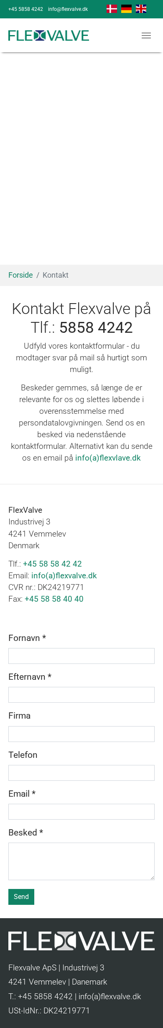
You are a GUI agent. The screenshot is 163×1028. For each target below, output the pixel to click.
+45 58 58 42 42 (52, 564)
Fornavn (27, 638)
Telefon (23, 755)
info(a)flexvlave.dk (108, 458)
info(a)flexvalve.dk (64, 575)
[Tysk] (126, 8)
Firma (19, 716)
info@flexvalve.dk (68, 9)
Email (22, 794)
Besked (25, 833)
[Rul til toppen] (142, 1007)
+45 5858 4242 (25, 9)
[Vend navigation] (146, 35)
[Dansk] (112, 8)
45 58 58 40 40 (56, 599)
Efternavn (29, 677)
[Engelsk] (141, 8)
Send (21, 897)
